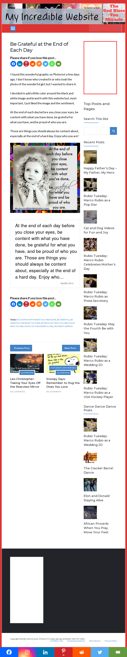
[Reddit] (33, 64)
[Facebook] (13, 64)
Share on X (67, 283)
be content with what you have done (36, 319)
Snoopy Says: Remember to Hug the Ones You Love (63, 383)
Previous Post (22, 348)
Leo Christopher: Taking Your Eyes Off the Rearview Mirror (25, 383)
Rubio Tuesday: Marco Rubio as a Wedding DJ (97, 361)
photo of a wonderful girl (39, 326)
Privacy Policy (111, 641)
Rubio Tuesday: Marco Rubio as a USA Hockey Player (98, 393)
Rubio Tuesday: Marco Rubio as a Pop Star (97, 200)
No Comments (17, 391)
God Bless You (56, 641)
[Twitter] (45, 64)
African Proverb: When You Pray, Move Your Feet (96, 528)
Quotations (27, 372)
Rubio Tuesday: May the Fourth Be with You (99, 328)
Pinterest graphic (63, 326)
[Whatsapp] (52, 64)
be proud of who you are (54, 323)
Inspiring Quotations (76, 641)
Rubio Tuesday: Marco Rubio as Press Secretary (96, 296)
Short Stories (95, 641)
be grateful (63, 319)
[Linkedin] (20, 64)
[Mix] (39, 64)
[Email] (58, 64)
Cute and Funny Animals (63, 367)
